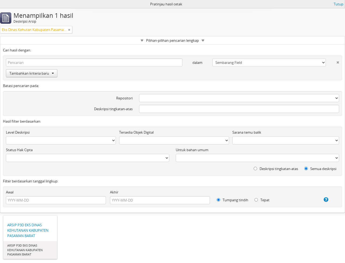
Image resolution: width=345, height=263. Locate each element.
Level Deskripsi (18, 132)
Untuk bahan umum (192, 149)
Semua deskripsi (322, 168)
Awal (9, 192)
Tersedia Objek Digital (136, 132)
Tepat (265, 200)
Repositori (124, 98)
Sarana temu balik (246, 132)
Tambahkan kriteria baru (29, 73)
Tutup (338, 4)
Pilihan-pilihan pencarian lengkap (172, 40)
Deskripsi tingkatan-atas (113, 108)
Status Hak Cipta (19, 149)
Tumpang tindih (235, 200)
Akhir (114, 192)
